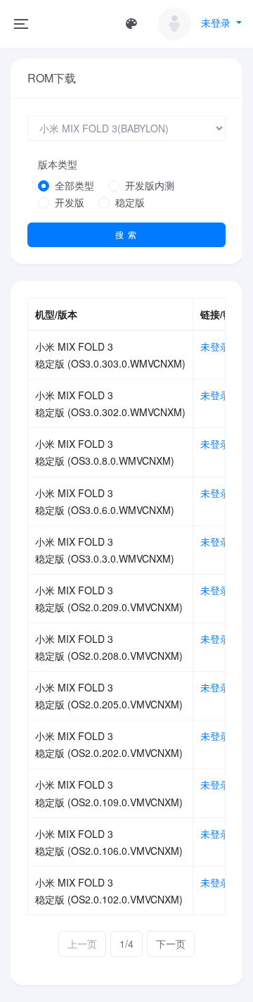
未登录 (215, 346)
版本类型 (57, 164)
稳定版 (130, 202)
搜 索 (126, 234)
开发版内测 (149, 185)
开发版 (69, 202)
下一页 (171, 944)
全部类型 (74, 185)
